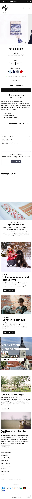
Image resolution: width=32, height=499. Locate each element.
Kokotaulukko (4, 455)
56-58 (18, 64)
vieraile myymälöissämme (12, 359)
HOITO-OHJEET (7, 140)
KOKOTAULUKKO (7, 136)
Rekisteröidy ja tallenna (11, 479)
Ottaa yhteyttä (4, 460)
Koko (16, 60)
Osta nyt (16, 90)
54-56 (12, 64)
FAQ (2, 474)
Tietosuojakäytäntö (5, 471)
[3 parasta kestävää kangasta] (16, 384)
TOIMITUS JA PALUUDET (10, 143)
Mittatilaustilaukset (5, 458)
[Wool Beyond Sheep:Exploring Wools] (16, 420)
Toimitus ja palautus (6, 466)
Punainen (21, 71)
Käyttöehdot (4, 468)
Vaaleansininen (10, 71)
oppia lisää (8, 290)
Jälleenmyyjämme (5, 463)
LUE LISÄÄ (5, 446)
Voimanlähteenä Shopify (16, 497)
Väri (16, 68)
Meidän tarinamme (6, 452)
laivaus (15, 55)
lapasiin (16, 117)
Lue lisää (5, 408)
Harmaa (17, 71)
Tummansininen (13, 71)
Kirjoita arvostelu (16, 161)
